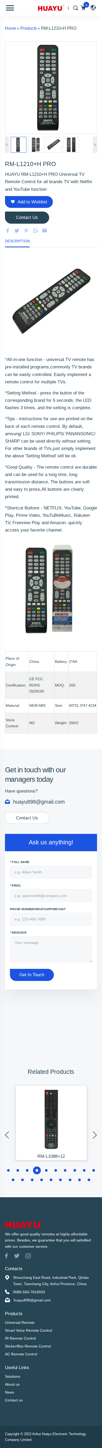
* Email (15, 885)
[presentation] (7, 1135)
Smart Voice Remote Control (28, 1330)
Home (10, 28)
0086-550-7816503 (29, 1292)
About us (12, 1384)
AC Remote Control (21, 1354)
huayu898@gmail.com (39, 802)
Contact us (14, 1400)
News (9, 1392)
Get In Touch (31, 974)
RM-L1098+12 (51, 1156)
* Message (18, 932)
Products (28, 28)
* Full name (20, 862)
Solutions (12, 1376)
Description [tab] (17, 241)
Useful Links (17, 1367)
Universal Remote (20, 1322)
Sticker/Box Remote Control (28, 1346)
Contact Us (27, 817)
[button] (8, 1170)
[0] (83, 8)
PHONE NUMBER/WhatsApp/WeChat (38, 909)
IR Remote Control (20, 1338)
